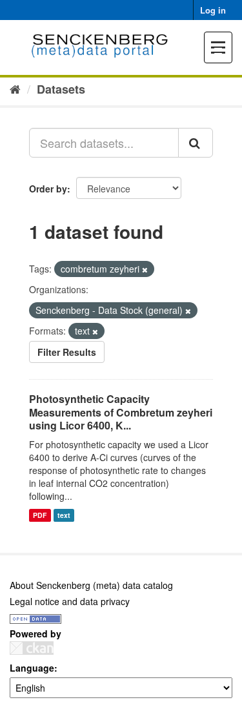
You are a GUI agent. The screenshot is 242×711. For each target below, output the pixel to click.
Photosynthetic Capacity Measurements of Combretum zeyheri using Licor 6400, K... (120, 412)
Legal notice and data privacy (70, 601)
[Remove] (145, 269)
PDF (39, 515)
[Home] (15, 88)
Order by (48, 188)
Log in (213, 10)
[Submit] (195, 143)
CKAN (32, 648)
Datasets (61, 89)
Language (32, 667)
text (63, 515)
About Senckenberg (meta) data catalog (91, 585)
